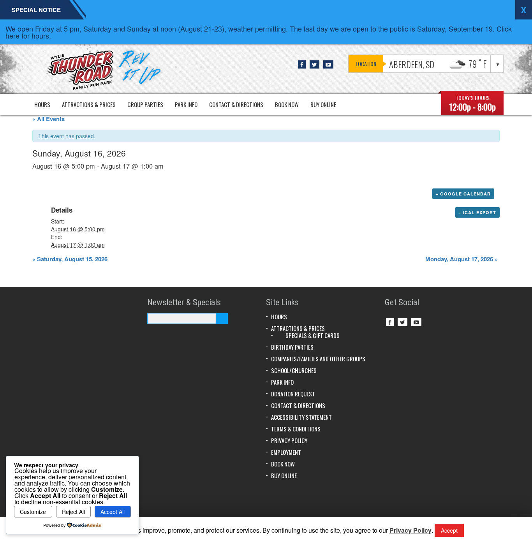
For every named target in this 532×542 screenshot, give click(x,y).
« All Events (48, 118)
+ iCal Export (477, 212)
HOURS (42, 104)
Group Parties (145, 104)
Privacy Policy (289, 440)
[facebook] (302, 64)
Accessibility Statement (301, 417)
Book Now (287, 104)
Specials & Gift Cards (312, 335)
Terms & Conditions (296, 428)
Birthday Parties (292, 347)
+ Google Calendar (463, 194)
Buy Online (323, 104)
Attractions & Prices (89, 104)
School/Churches (294, 370)
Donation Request (293, 393)
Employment (286, 452)
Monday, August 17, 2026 (461, 259)
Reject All (73, 512)
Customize (33, 512)
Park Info (186, 104)
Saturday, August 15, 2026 (69, 259)
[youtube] (328, 64)
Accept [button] (449, 530)
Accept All (112, 512)
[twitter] (314, 64)
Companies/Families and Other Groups (318, 358)
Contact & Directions (236, 104)
